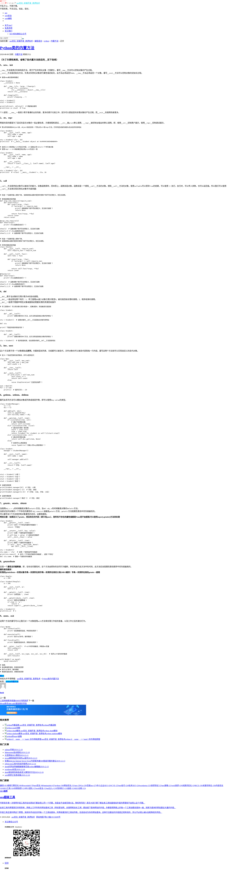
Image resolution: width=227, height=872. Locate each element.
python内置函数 (49, 725)
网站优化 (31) (69, 786)
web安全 (8, 16)
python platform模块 (54, 734)
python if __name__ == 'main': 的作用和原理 (82, 739)
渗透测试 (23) (156, 786)
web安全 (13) (41, 788)
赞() (2, 676)
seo (6, 13)
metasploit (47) (49, 786)
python (46, 41)
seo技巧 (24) (124, 786)
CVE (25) (115, 786)
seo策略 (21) (167, 786)
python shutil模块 (50, 731)
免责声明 (8, 28)
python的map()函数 (14, 736)
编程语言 (38, 41)
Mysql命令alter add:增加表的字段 (13, 703)
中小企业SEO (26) (104, 786)
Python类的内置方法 (17, 48)
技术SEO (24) (134, 786)
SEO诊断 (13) (80, 788)
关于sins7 (8, 25)
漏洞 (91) (3, 786)
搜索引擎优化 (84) (14, 786)
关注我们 (8, 31)
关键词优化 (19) (188, 786)
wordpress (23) (145, 786)
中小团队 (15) (30, 788)
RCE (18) (199, 786)
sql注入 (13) (51, 788)
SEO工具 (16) (8, 788)
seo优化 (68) (39, 786)
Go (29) (84, 786)
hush (2, 693)
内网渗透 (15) (19, 788)
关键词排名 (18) (209, 786)
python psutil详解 (13, 728)
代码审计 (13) (61, 788)
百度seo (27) (92, 786)
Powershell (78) (28, 786)
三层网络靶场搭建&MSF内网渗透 (14, 701)
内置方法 (54, 41)
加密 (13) (71, 788)
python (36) (59, 786)
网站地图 (40, 817)
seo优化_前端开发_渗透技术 (28, 3)
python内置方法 (12, 682)
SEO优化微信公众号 (17, 34)
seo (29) (78, 786)
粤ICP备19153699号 (52, 817)
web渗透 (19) (177, 786)
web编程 (8, 18)
